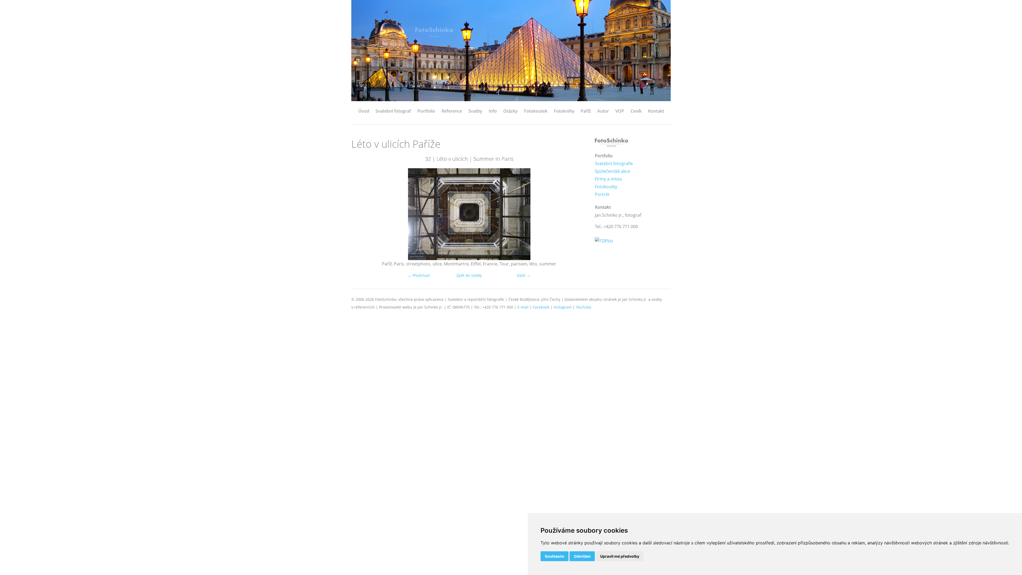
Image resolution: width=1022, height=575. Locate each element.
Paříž (586, 111)
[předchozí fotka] (360, 214)
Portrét (602, 194)
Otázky (510, 111)
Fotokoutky (606, 187)
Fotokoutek (535, 111)
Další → (523, 275)
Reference (452, 111)
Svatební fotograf (393, 111)
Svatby (475, 111)
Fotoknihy (564, 111)
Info (493, 111)
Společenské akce (612, 171)
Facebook (541, 307)
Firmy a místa (608, 179)
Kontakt (656, 111)
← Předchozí (419, 275)
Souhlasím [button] (554, 556)
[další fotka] (578, 214)
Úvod (363, 111)
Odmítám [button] (582, 556)
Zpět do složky (469, 275)
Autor (603, 111)
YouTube (583, 307)
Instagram (563, 307)
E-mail (523, 307)
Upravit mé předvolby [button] (619, 556)
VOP (619, 111)
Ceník (636, 111)
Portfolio (426, 111)
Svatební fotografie (614, 163)
